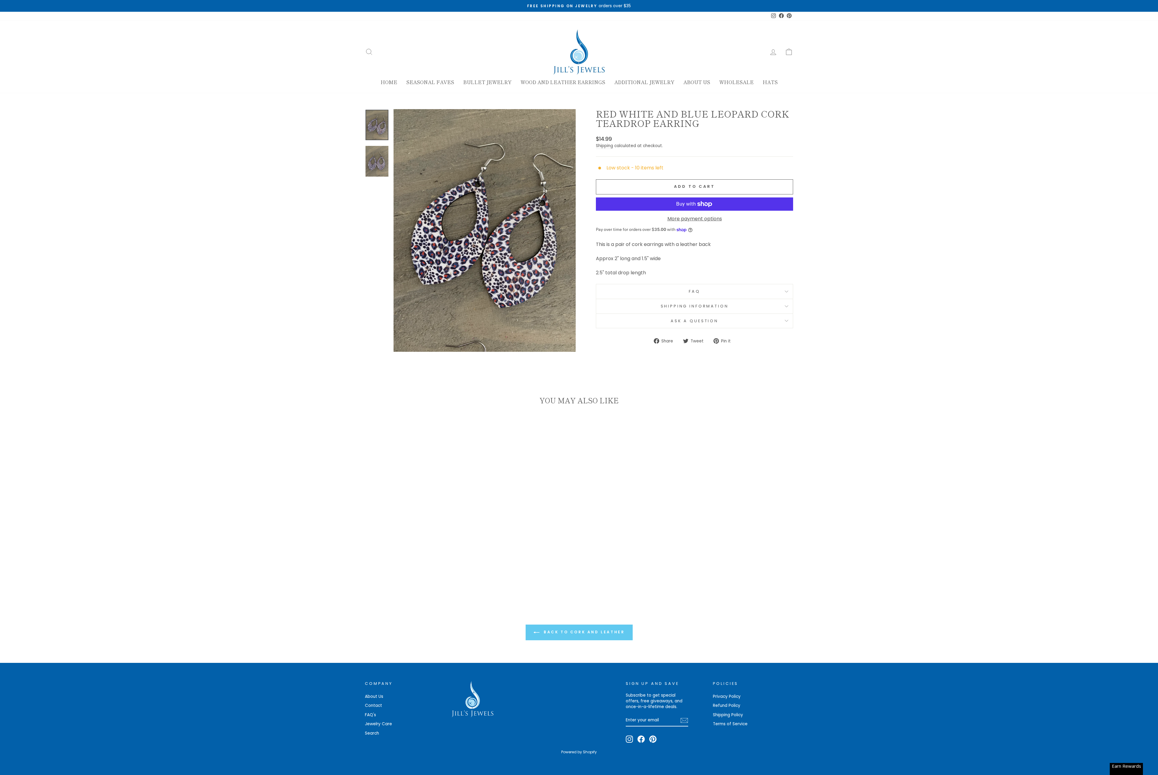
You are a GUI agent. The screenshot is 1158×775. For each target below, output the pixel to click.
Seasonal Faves (430, 82)
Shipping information (695, 306)
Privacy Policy (727, 696)
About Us (696, 82)
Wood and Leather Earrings (562, 82)
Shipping (604, 146)
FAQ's (370, 715)
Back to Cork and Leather (583, 632)
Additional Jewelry (644, 82)
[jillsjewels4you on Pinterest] (653, 739)
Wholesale (736, 82)
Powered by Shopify (579, 752)
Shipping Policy (728, 715)
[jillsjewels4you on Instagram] (629, 739)
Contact (373, 705)
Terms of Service (730, 724)
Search (372, 733)
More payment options (694, 219)
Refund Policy (726, 705)
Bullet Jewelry (487, 82)
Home (389, 82)
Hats (770, 82)
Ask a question (694, 320)
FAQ (694, 291)
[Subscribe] (684, 720)
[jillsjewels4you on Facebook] (641, 739)
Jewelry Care (378, 724)
